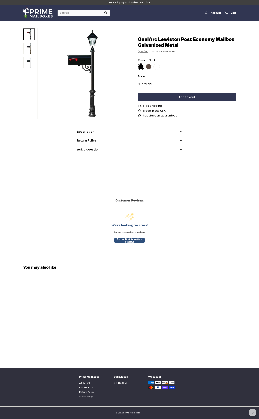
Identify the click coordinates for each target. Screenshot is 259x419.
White (157, 67)
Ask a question (88, 150)
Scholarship (86, 396)
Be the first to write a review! (129, 240)
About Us (84, 382)
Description (85, 132)
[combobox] (84, 13)
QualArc (143, 51)
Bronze (149, 67)
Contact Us (86, 387)
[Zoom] (82, 73)
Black (141, 67)
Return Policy (87, 141)
